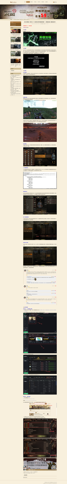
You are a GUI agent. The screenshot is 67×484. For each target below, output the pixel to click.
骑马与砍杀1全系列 (13, 25)
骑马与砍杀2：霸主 (13, 23)
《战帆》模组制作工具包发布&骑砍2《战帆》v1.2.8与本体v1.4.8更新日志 (20, 19)
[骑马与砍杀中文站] (13, 2)
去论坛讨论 (25, 477)
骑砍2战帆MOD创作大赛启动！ (15, 90)
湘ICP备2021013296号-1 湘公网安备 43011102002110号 (51, 482)
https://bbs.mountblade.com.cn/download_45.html (30, 400)
